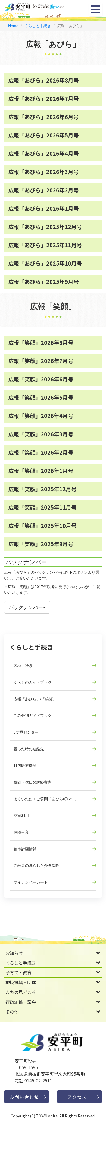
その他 (11, 1011)
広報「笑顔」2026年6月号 (40, 379)
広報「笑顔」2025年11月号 (42, 507)
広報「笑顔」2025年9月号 (40, 544)
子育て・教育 (18, 972)
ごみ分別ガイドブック (33, 715)
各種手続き (23, 665)
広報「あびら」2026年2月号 (43, 190)
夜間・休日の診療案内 (33, 782)
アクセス (77, 1096)
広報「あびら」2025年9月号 (43, 282)
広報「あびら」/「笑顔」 (35, 699)
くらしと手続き (37, 25)
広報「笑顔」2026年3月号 (40, 434)
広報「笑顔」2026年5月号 (40, 397)
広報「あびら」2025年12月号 (45, 227)
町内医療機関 (25, 765)
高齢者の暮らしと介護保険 (36, 865)
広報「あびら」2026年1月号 (43, 208)
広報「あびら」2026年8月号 (43, 80)
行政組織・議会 (20, 1002)
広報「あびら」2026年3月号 (43, 172)
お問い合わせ (24, 1096)
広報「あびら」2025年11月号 (45, 245)
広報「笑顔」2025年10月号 (42, 526)
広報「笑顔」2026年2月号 (40, 452)
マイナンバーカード (31, 882)
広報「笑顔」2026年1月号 (40, 471)
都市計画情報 (25, 849)
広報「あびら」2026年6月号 (43, 117)
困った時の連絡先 (29, 749)
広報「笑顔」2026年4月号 (40, 416)
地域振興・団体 (20, 982)
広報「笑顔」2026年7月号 (40, 361)
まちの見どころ (20, 992)
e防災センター (26, 732)
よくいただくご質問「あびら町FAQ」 (46, 799)
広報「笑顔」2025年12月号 (42, 489)
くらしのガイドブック (33, 682)
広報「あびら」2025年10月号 (45, 263)
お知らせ (14, 953)
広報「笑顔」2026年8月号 (40, 342)
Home (13, 25)
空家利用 (21, 815)
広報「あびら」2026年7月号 (43, 98)
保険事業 (21, 832)
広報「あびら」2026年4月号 (43, 153)
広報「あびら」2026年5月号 (43, 135)
